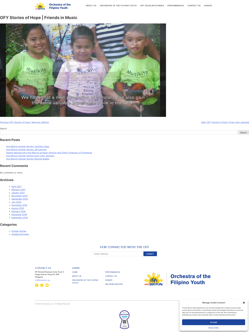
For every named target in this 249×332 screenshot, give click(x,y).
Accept (213, 322)
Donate (108, 280)
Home (75, 272)
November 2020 (19, 196)
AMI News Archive (114, 284)
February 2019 (18, 211)
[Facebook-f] (36, 285)
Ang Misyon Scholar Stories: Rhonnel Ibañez (27, 159)
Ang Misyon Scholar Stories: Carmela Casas (27, 146)
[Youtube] (47, 285)
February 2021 (18, 189)
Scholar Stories (18, 231)
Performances (175, 6)
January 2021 (18, 192)
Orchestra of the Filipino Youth (118, 6)
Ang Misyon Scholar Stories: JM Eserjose (26, 149)
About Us (91, 6)
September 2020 (19, 199)
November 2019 (19, 205)
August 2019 (17, 208)
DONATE (208, 6)
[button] (244, 302)
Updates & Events (20, 234)
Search (3, 128)
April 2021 (16, 186)
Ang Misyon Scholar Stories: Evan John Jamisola (30, 155)
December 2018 (19, 214)
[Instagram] (41, 285)
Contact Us (194, 6)
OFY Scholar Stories (152, 6)
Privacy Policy (213, 327)
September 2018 (19, 217)
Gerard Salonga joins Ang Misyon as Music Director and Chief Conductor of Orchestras (49, 152)
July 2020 (16, 202)
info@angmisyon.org (42, 280)
